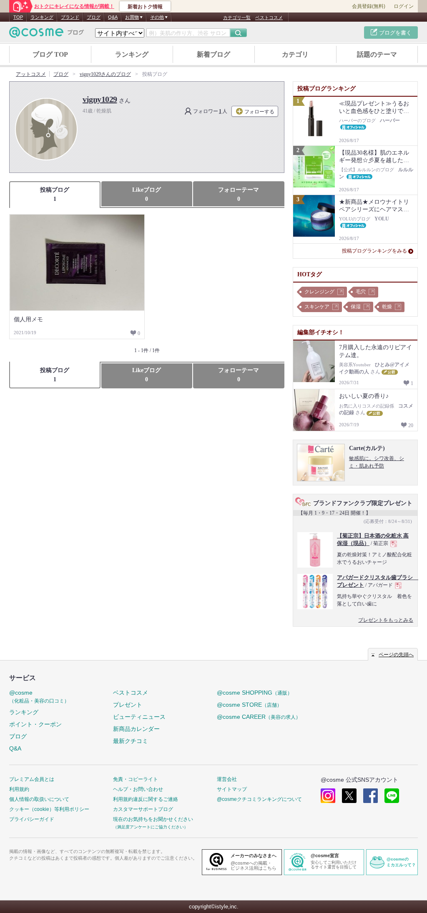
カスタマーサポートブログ (143, 809)
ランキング (41, 17)
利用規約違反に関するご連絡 (145, 799)
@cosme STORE (249, 704)
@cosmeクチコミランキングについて (259, 799)
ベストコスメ (269, 17)
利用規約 (19, 789)
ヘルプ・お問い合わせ (138, 789)
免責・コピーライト (135, 779)
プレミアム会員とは (31, 779)
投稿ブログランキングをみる (374, 251)
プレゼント (127, 704)
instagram (328, 795)
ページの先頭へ (396, 655)
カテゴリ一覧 (237, 17)
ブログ (93, 17)
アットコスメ (31, 74)
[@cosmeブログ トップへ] (46, 32)
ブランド (70, 17)
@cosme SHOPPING (254, 692)
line (391, 795)
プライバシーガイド (31, 819)
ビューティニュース (139, 716)
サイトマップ (232, 789)
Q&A (113, 17)
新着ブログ (213, 54)
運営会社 (227, 779)
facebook (370, 795)
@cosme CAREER (259, 716)
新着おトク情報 (145, 7)
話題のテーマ (377, 54)
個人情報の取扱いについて (39, 799)
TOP (18, 17)
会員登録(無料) (368, 6)
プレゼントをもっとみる (385, 620)
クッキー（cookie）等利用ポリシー (49, 809)
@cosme (39, 696)
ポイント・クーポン (35, 724)
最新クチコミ (130, 741)
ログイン (404, 6)
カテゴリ (295, 54)
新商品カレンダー (136, 728)
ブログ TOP (50, 54)
